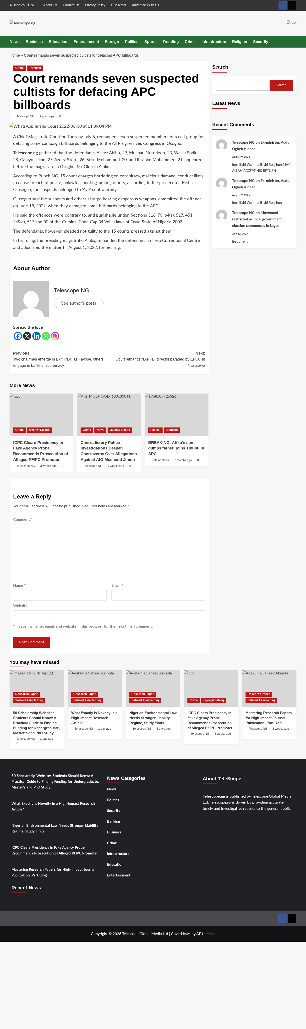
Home (15, 55)
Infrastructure (214, 42)
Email (117, 585)
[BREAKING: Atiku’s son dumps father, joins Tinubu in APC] (176, 415)
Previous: (58, 359)
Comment (23, 519)
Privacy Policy (95, 5)
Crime (190, 42)
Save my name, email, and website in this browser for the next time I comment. (85, 626)
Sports (150, 42)
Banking (113, 821)
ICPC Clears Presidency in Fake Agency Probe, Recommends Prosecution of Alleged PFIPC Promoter (54, 850)
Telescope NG (25, 116)
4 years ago (47, 116)
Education (58, 42)
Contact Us (71, 5)
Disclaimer (118, 5)
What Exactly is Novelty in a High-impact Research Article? (53, 806)
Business (34, 42)
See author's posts (78, 303)
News (15, 42)
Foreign (112, 42)
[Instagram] (55, 336)
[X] (27, 336)
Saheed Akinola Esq (29, 700)
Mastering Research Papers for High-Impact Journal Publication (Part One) (53, 872)
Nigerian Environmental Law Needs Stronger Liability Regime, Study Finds (54, 828)
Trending (171, 42)
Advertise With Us (145, 5)
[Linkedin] (36, 336)
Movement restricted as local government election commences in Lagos (257, 219)
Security (260, 42)
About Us (50, 5)
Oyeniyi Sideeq (39, 430)
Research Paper (26, 694)
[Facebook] (18, 336)
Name (19, 585)
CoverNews (181, 934)
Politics (131, 42)
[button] (293, 42)
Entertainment (86, 42)
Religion (239, 42)
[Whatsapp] (46, 336)
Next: (160, 359)
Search (220, 67)
